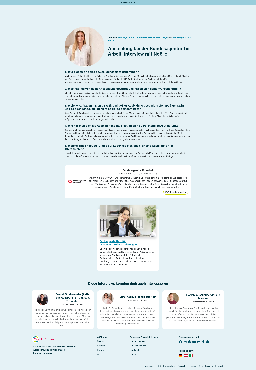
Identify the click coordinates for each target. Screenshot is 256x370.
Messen (209, 366)
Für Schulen (135, 350)
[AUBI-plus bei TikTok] (203, 342)
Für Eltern (134, 354)
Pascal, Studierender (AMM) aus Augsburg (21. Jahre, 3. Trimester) (73, 298)
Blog (201, 366)
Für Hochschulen (138, 346)
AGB (159, 366)
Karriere (101, 346)
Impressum (148, 366)
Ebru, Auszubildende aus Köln (138, 296)
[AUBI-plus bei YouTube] (194, 342)
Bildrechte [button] (182, 366)
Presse (193, 366)
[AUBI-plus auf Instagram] (185, 342)
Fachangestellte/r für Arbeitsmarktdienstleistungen (118, 243)
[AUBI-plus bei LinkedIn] (198, 342)
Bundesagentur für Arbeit (138, 170)
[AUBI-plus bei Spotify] (207, 342)
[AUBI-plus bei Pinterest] (190, 342)
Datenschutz (169, 366)
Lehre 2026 (127, 2)
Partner (100, 350)
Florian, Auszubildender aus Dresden (203, 296)
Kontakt (219, 366)
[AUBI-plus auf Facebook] (181, 342)
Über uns (101, 341)
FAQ (99, 354)
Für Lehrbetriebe (138, 341)
